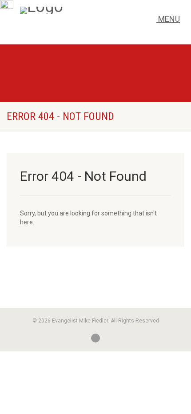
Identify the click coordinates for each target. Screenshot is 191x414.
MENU (168, 19)
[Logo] (77, 10)
